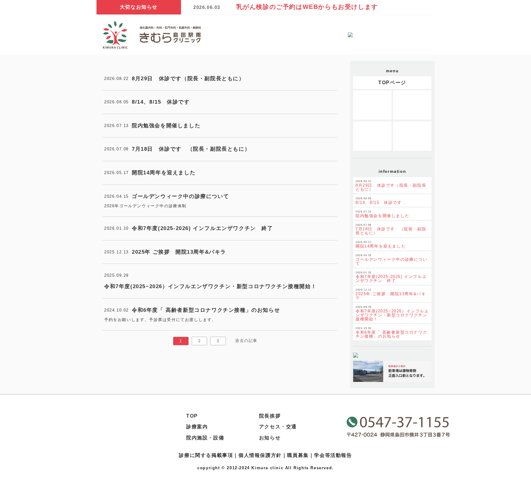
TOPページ (392, 82)
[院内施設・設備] (412, 105)
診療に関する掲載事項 (206, 455)
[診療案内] (372, 105)
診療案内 (197, 426)
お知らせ (270, 437)
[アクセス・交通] (412, 136)
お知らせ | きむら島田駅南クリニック (152, 35)
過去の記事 (246, 340)
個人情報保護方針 (260, 455)
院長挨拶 (270, 416)
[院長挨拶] (372, 136)
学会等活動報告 (333, 455)
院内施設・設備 (205, 437)
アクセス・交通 (278, 426)
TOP (192, 416)
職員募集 (298, 455)
